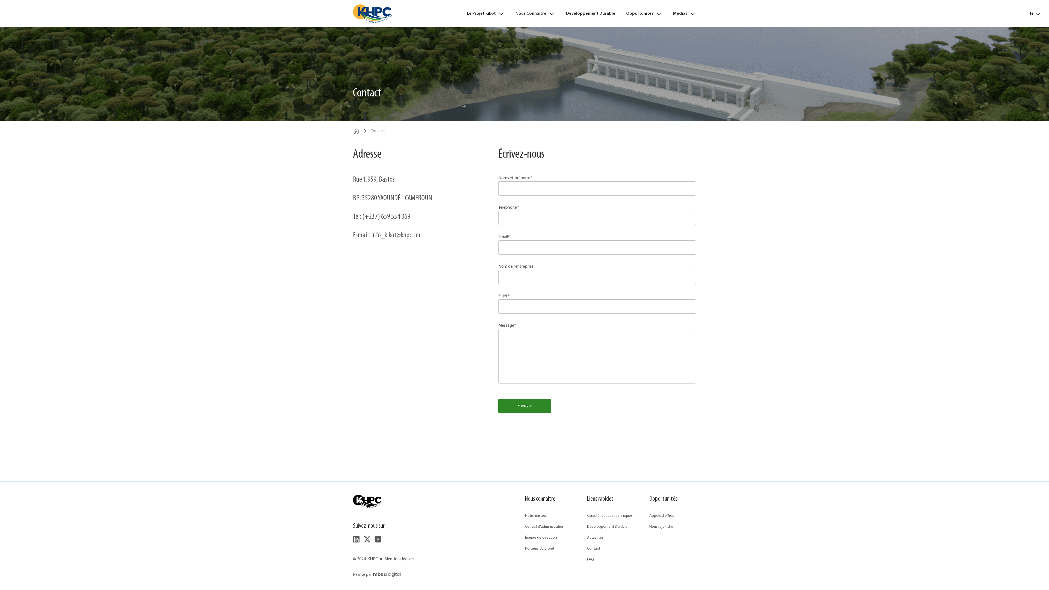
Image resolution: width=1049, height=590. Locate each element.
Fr (1032, 13)
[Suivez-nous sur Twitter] (367, 539)
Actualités (595, 538)
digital (387, 574)
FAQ (590, 559)
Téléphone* (508, 207)
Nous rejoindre (661, 527)
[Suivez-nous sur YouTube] (378, 539)
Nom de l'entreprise (516, 266)
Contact (593, 549)
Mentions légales (399, 559)
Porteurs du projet (539, 549)
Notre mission (536, 516)
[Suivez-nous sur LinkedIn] (356, 539)
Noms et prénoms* (515, 178)
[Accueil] (356, 131)
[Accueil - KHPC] (372, 13)
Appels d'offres (661, 516)
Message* (507, 325)
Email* (504, 237)
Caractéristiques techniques (610, 516)
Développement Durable (590, 13)
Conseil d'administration (544, 527)
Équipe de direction (541, 538)
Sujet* (504, 296)
